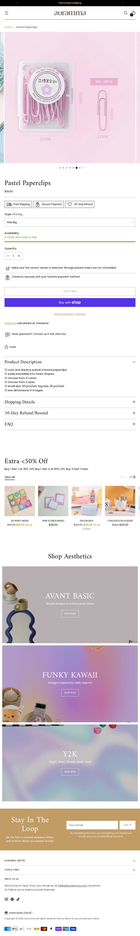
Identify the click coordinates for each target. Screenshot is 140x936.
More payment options (70, 314)
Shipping (10, 323)
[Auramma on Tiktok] (18, 899)
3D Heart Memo (20, 520)
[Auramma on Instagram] (7, 899)
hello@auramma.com (73, 886)
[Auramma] (70, 13)
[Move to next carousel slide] (132, 477)
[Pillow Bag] (86, 501)
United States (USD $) (20, 912)
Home (8, 27)
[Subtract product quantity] (8, 256)
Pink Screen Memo (53, 520)
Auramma (30, 918)
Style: (13, 214)
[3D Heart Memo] (20, 501)
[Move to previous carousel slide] (124, 477)
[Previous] (17, 3)
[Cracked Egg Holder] (120, 501)
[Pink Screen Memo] (53, 501)
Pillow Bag (86, 520)
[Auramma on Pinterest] (12, 899)
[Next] (123, 3)
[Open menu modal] (6, 13)
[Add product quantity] (19, 256)
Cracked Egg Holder (120, 520)
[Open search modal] (125, 13)
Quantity (10, 248)
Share (12, 347)
